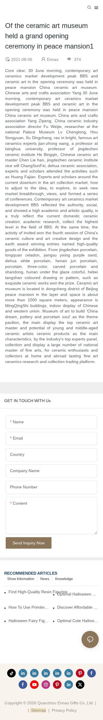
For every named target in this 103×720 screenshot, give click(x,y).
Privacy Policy (64, 710)
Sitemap (38, 710)
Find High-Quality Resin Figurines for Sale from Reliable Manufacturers (40, 591)
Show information (20, 579)
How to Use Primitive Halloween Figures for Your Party (29, 607)
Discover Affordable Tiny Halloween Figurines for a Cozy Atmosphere (78, 607)
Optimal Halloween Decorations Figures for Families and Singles (78, 594)
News (44, 579)
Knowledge (64, 579)
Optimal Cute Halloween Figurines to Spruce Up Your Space (78, 620)
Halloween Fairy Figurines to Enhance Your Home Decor (29, 620)
